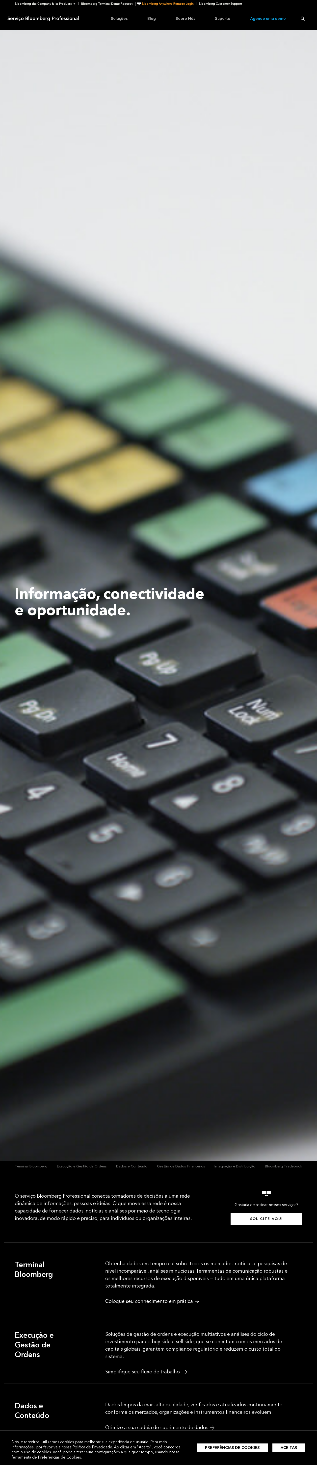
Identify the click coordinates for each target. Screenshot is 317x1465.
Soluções (119, 18)
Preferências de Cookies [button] (232, 1447)
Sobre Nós (185, 18)
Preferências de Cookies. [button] (60, 1457)
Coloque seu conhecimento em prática (149, 1301)
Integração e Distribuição (234, 1166)
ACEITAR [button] (289, 1447)
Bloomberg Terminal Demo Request (107, 3)
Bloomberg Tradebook (283, 1166)
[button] (47, 3)
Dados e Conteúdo (131, 1166)
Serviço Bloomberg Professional (43, 18)
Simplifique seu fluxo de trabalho (143, 1372)
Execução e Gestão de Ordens (82, 1166)
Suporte (222, 18)
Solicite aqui (266, 1218)
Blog (151, 18)
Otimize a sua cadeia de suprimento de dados (156, 1427)
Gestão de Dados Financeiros (181, 1166)
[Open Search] (303, 18)
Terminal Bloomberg (31, 1166)
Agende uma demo (268, 18)
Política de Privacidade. (93, 1447)
